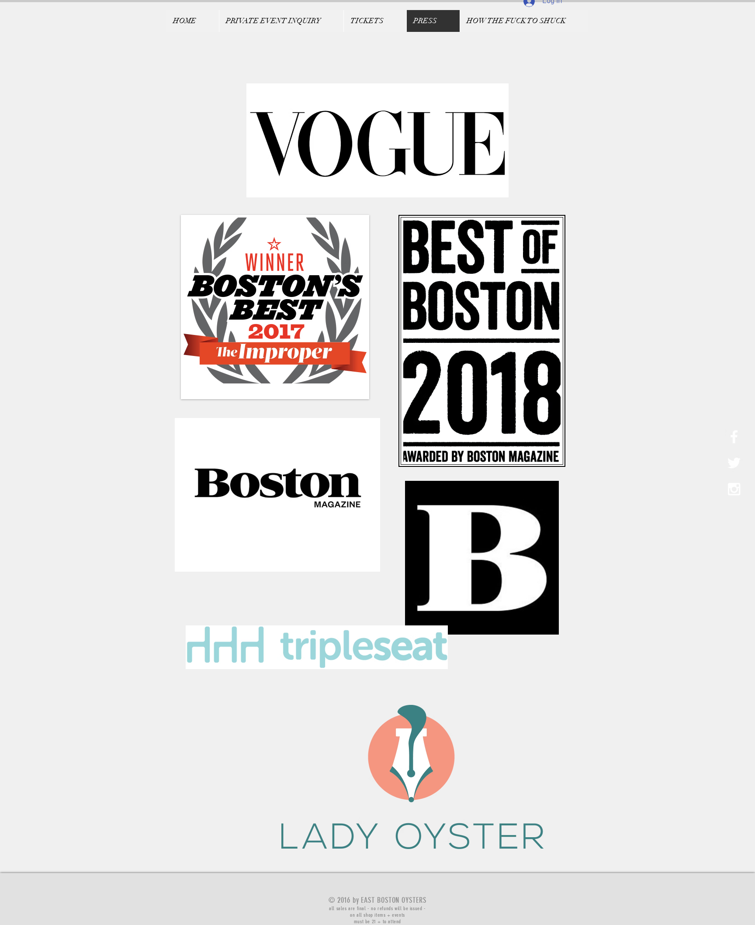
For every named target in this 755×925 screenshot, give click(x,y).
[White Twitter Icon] (734, 463)
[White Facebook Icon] (734, 436)
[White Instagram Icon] (734, 489)
